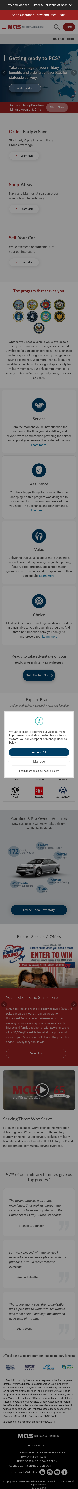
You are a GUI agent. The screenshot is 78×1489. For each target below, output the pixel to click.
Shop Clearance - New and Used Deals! (39, 15)
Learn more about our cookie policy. (39, 770)
